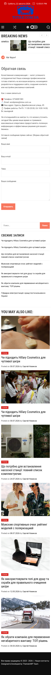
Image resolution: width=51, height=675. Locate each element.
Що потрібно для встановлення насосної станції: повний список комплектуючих (30, 45)
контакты (44, 661)
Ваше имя (5, 144)
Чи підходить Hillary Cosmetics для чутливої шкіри (23, 241)
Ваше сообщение (8, 181)
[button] (46, 35)
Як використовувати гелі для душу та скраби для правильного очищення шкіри (25, 582)
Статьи (4, 353)
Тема (3, 169)
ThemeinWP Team (30, 664)
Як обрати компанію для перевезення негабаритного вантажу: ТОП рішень (25, 638)
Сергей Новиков (30, 366)
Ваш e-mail (6, 156)
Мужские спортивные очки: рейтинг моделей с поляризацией (24, 526)
